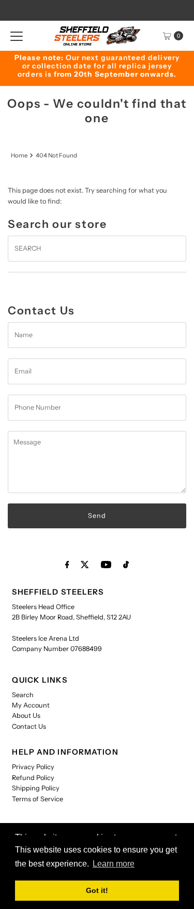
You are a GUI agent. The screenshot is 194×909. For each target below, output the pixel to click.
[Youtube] (106, 564)
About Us (26, 715)
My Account (31, 705)
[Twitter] (85, 564)
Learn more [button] (114, 863)
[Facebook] (67, 564)
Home (19, 155)
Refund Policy (33, 778)
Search (23, 695)
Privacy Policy (33, 767)
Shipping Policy (35, 788)
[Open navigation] (17, 35)
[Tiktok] (126, 564)
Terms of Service (37, 799)
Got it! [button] (97, 890)
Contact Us (29, 726)
